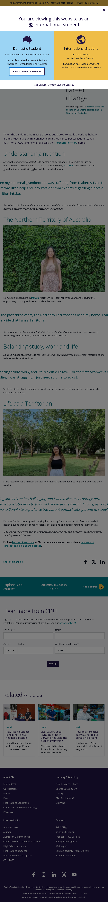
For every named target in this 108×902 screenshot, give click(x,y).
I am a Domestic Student (27, 71)
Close (104, 10)
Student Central (65, 84)
